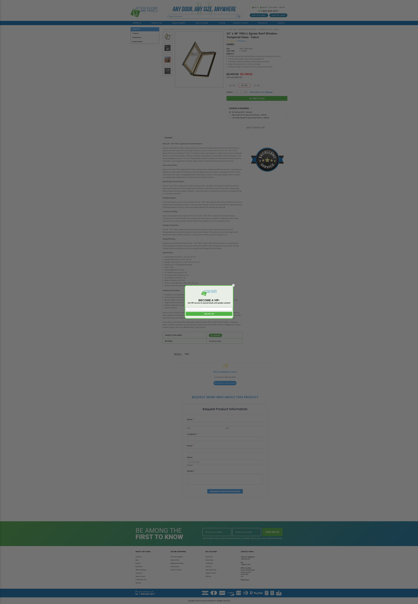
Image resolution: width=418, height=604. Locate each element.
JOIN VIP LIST (209, 314)
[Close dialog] (233, 285)
